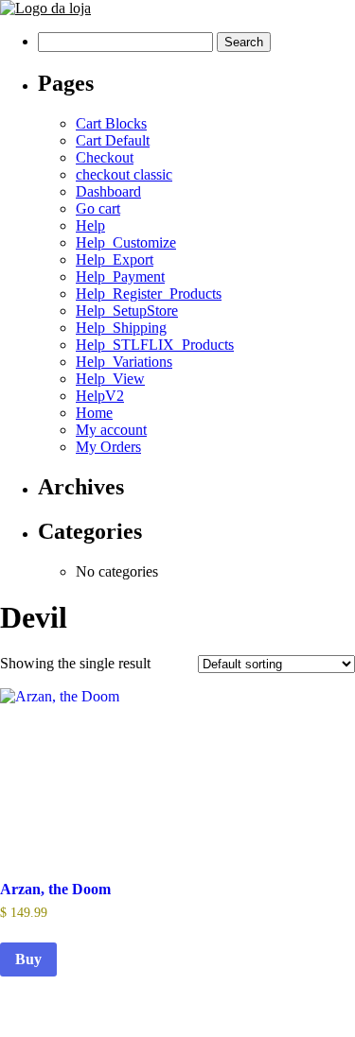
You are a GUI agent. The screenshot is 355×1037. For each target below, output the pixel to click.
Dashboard (108, 191)
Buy (28, 959)
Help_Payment (120, 276)
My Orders (108, 447)
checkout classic (124, 174)
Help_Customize (126, 242)
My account (111, 430)
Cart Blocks (111, 123)
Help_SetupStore (127, 310)
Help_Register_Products (149, 293)
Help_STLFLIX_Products (155, 345)
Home (94, 413)
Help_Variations (124, 362)
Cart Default (113, 140)
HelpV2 (100, 396)
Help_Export (114, 259)
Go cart (98, 208)
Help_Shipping (121, 328)
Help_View (110, 379)
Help (90, 225)
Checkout (104, 157)
